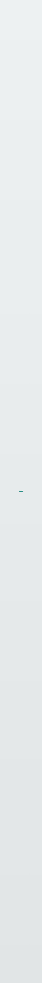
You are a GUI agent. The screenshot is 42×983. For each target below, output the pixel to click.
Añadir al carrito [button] (21, 482)
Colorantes (8, 158)
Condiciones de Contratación (21, 902)
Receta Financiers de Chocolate (17, 935)
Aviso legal (21, 886)
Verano (14, 169)
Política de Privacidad (21, 891)
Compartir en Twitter (14, 177)
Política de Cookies (21, 897)
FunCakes (29, 39)
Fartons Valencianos (18, 919)
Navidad (6, 169)
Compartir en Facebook (15, 180)
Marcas (20, 39)
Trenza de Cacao (17, 930)
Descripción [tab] (10, 197)
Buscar (21, 979)
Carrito (32, 977)
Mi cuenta (7, 979)
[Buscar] (36, 869)
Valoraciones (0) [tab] (13, 211)
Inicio (7, 39)
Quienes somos (21, 949)
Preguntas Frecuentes (21, 966)
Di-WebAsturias (28, 975)
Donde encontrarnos (21, 955)
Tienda (13, 39)
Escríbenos (21, 960)
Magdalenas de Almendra (17, 924)
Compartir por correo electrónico (19, 187)
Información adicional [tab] (17, 204)
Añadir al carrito (11, 140)
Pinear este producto (14, 184)
